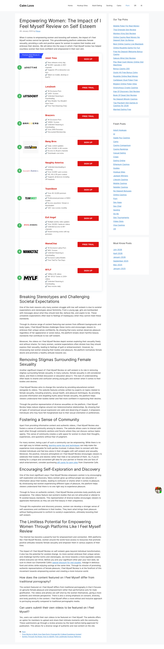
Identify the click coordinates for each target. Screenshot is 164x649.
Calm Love (27, 5)
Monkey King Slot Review (124, 33)
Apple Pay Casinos (121, 138)
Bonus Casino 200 (121, 69)
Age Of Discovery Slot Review (126, 91)
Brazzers (50, 115)
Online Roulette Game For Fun (126, 48)
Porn (128, 5)
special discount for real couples (66, 562)
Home (70, 5)
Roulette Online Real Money (125, 76)
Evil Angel (50, 217)
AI (141, 5)
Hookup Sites (82, 5)
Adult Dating (97, 5)
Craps (115, 157)
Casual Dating (119, 153)
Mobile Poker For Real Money (126, 26)
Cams (119, 5)
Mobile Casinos (120, 183)
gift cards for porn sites (67, 462)
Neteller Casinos (120, 187)
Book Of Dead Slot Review (125, 95)
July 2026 (117, 249)
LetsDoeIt (50, 86)
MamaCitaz (51, 243)
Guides (116, 168)
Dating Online (119, 160)
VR (135, 5)
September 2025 (120, 261)
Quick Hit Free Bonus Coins (125, 72)
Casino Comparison (122, 145)
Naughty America (54, 162)
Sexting (109, 5)
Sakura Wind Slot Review (124, 58)
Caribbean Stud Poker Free (125, 80)
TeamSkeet (51, 189)
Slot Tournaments (121, 217)
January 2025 (119, 268)
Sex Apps (117, 202)
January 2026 (119, 257)
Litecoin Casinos (120, 179)
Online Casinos (120, 195)
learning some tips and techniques (64, 445)
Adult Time (51, 58)
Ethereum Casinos (121, 164)
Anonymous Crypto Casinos (125, 88)
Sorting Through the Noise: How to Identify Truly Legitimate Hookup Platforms (51, 636)
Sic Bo (116, 214)
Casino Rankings (120, 149)
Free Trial (88, 88)
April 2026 (117, 253)
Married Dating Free (122, 109)
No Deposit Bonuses (122, 191)
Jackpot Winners (120, 176)
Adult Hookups (120, 130)
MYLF (48, 269)
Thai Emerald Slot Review (124, 30)
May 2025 (117, 265)
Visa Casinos (119, 225)
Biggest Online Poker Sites (125, 84)
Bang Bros (50, 141)
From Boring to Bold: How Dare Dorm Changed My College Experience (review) (51, 634)
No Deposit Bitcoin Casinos (125, 99)
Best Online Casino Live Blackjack (128, 44)
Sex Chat (117, 206)
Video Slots (118, 221)
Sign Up (88, 59)
